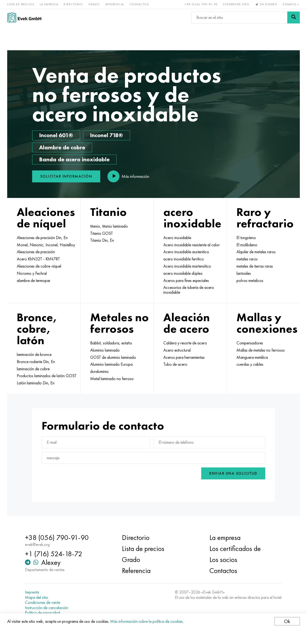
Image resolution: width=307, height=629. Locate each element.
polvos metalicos (249, 280)
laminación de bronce (34, 354)
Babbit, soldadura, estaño (111, 343)
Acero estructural (177, 350)
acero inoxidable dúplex (182, 273)
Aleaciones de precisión (36, 251)
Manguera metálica (252, 357)
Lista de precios (20, 4)
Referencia (115, 4)
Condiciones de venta (42, 602)
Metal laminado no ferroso (112, 378)
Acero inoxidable (177, 237)
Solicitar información (66, 176)
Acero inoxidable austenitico (186, 251)
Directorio (73, 4)
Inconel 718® (106, 135)
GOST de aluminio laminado (113, 357)
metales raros (247, 259)
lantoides (243, 273)
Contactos (139, 4)
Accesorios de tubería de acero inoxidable (188, 290)
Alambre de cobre (62, 147)
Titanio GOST (101, 233)
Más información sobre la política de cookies (146, 621)
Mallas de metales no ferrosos (260, 350)
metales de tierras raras (254, 266)
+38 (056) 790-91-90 (201, 4)
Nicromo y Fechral (32, 273)
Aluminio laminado (105, 350)
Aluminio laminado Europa (111, 364)
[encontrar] (293, 17)
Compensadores (249, 343)
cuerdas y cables (249, 364)
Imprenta (32, 592)
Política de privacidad (42, 612)
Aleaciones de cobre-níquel (39, 266)
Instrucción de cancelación (46, 607)
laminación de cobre (33, 368)
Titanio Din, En (102, 240)
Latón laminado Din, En (35, 383)
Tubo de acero (175, 364)
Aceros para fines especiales (186, 280)
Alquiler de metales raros (256, 251)
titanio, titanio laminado (109, 226)
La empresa (49, 4)
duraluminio (99, 371)
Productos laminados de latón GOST (47, 375)
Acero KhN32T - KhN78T (38, 259)
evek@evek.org (236, 4)
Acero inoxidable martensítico (187, 266)
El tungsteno (246, 237)
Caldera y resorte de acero (185, 343)
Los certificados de (235, 548)
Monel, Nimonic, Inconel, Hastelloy (46, 244)
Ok (287, 621)
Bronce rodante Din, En (36, 361)
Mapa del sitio (36, 597)
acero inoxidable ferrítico (183, 259)
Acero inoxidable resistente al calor (191, 244)
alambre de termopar (33, 280)
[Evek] (24, 17)
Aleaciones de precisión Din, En (42, 237)
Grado (94, 4)
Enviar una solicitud (233, 473)
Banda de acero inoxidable (74, 159)
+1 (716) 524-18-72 (53, 554)
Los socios (223, 559)
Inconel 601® (56, 135)
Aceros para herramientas (184, 357)
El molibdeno (246, 244)
